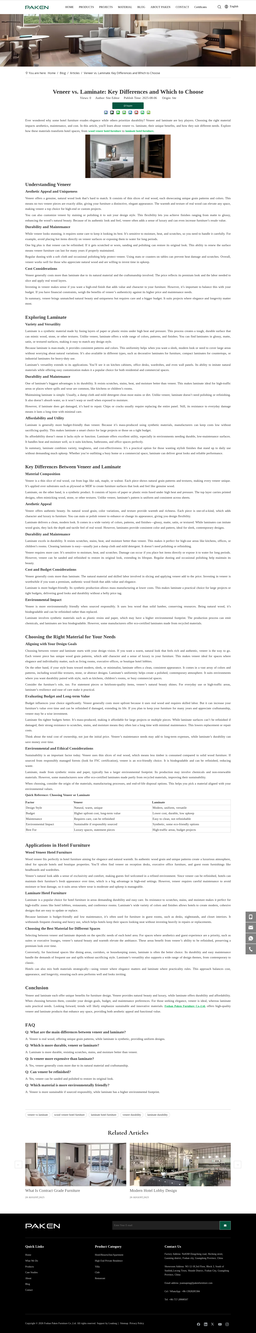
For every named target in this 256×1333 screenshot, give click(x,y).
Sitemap (124, 1323)
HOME (69, 7)
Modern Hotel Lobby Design (153, 1190)
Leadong (112, 1323)
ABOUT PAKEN (160, 7)
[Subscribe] (225, 1225)
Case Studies (31, 1272)
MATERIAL (125, 7)
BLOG (141, 7)
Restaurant (100, 1278)
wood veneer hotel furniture (69, 1114)
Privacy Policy (137, 1323)
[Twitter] (213, 1324)
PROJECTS (106, 7)
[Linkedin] (205, 1324)
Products (29, 1266)
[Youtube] (220, 1324)
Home (28, 1255)
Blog (27, 1284)
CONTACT (182, 7)
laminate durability (157, 1114)
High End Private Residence (109, 1260)
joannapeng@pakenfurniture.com (196, 1283)
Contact (29, 1290)
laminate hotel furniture (103, 1114)
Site (174, 97)
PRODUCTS (86, 7)
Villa (97, 1266)
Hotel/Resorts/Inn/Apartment (109, 1255)
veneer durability (132, 1114)
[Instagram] (227, 1324)
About (28, 1278)
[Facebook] (198, 1324)
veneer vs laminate (38, 1114)
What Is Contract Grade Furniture (52, 1190)
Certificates (200, 7)
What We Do (31, 1260)
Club (97, 1272)
